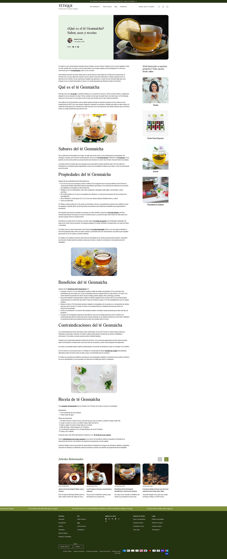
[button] (95, 6)
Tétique (69, 551)
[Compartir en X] (75, 47)
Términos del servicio (104, 551)
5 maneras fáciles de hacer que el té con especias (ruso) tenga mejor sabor (155, 490)
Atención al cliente (138, 522)
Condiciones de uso (138, 526)
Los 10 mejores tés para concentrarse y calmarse (99, 490)
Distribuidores (156, 529)
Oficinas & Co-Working (65, 536)
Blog (78, 522)
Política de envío (116, 551)
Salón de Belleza (63, 533)
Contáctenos (80, 529)
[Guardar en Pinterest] (78, 47)
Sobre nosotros (81, 519)
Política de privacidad (92, 551)
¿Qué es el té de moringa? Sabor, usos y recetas (71, 490)
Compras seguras (157, 526)
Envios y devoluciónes (139, 519)
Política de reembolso (79, 551)
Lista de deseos (81, 526)
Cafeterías (61, 519)
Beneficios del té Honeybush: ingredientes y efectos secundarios (126, 490)
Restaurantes (62, 522)
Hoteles (61, 526)
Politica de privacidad (158, 519)
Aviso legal (117, 553)
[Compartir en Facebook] (73, 47)
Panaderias (62, 529)
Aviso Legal (136, 529)
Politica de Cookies (157, 522)
